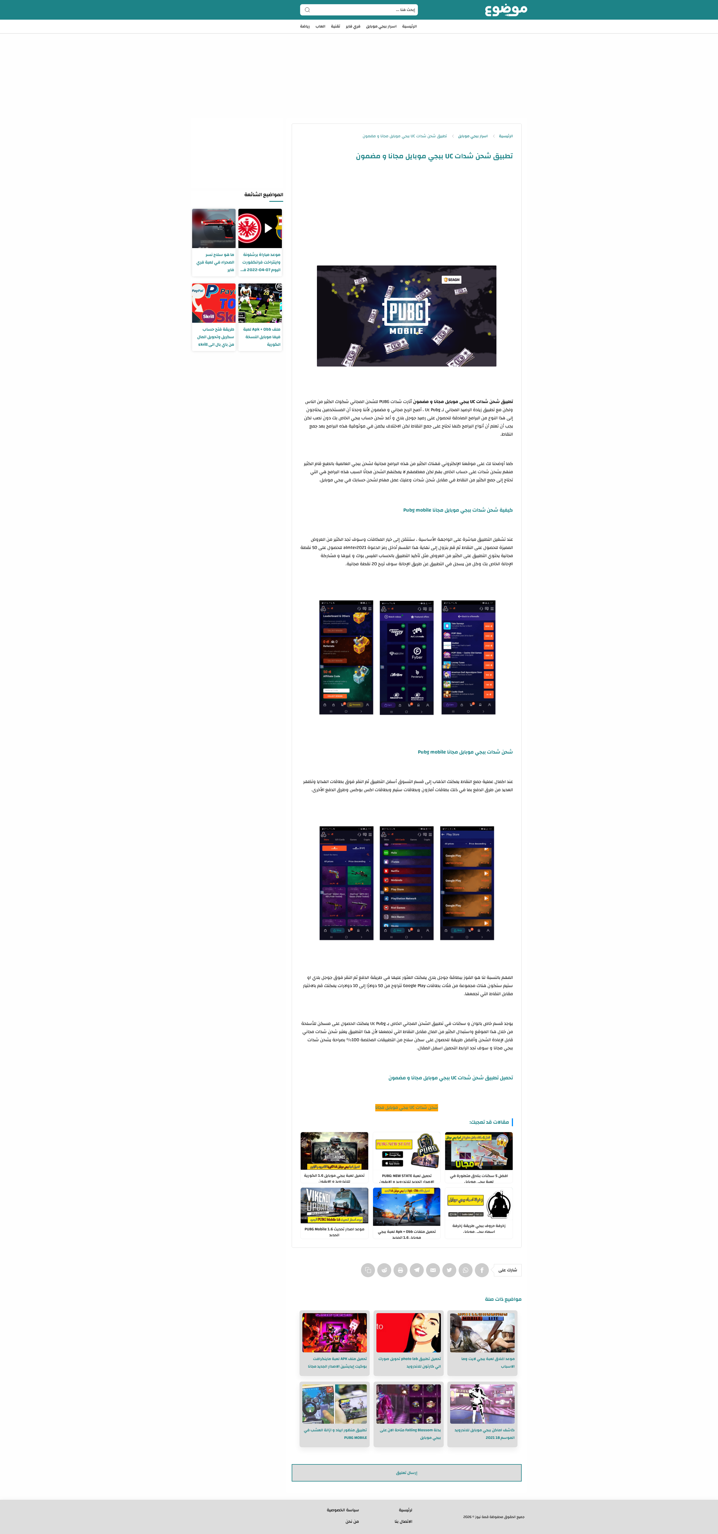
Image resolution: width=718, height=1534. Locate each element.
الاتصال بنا (403, 1521)
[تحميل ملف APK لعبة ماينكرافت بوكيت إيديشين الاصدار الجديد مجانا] (334, 1332)
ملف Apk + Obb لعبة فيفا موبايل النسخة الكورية (261, 337)
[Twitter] (450, 1273)
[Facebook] (483, 1273)
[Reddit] (385, 1273)
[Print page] (401, 1273)
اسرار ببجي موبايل (381, 26)
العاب (320, 26)
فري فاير (353, 26)
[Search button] (307, 9)
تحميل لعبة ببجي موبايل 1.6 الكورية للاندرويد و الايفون (334, 1177)
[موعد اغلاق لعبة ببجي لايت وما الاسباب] (482, 1332)
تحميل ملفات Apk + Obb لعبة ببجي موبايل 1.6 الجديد (407, 1233)
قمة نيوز (482, 1517)
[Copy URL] (369, 1273)
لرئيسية (405, 1510)
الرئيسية (409, 26)
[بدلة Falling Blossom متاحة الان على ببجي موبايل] (408, 1404)
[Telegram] (418, 1273)
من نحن (352, 1521)
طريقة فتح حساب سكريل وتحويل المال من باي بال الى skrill (215, 337)
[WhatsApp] (467, 1273)
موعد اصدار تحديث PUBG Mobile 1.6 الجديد (334, 1231)
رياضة (305, 26)
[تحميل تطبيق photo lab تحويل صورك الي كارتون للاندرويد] (408, 1332)
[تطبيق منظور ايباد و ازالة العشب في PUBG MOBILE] (334, 1404)
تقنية (335, 26)
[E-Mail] (434, 1273)
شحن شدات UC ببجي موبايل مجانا (406, 1107)
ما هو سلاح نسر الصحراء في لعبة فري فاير (215, 262)
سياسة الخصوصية (343, 1510)
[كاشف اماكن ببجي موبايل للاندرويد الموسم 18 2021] (482, 1404)
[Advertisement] (359, 67)
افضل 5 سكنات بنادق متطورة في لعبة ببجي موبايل (479, 1177)
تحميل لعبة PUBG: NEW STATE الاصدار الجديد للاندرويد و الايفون (406, 1177)
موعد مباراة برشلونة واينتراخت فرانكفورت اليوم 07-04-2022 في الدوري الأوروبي (260, 262)
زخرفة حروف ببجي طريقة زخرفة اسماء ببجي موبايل (479, 1227)
